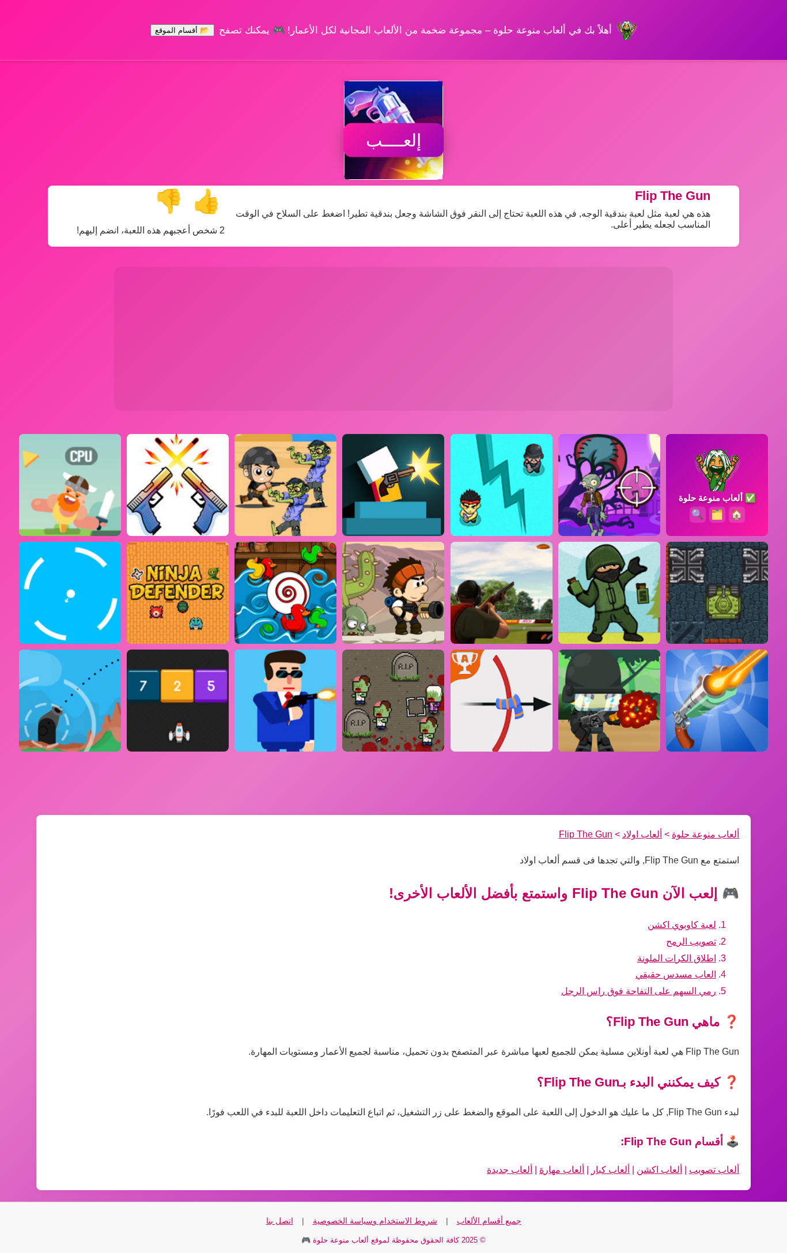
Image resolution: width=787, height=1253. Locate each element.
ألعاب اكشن (659, 1170)
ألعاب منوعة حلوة (705, 834)
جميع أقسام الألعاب (489, 1220)
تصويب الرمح (691, 941)
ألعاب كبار (610, 1170)
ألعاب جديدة (509, 1170)
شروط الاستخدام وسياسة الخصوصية (375, 1220)
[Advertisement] (393, 339)
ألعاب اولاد (642, 834)
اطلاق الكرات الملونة (676, 958)
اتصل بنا (279, 1220)
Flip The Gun (585, 834)
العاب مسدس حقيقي (675, 974)
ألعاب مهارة (561, 1170)
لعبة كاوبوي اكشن (682, 925)
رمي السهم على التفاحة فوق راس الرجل (638, 991)
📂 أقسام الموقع (182, 30)
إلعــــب (393, 140)
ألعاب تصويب (714, 1170)
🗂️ (717, 514)
